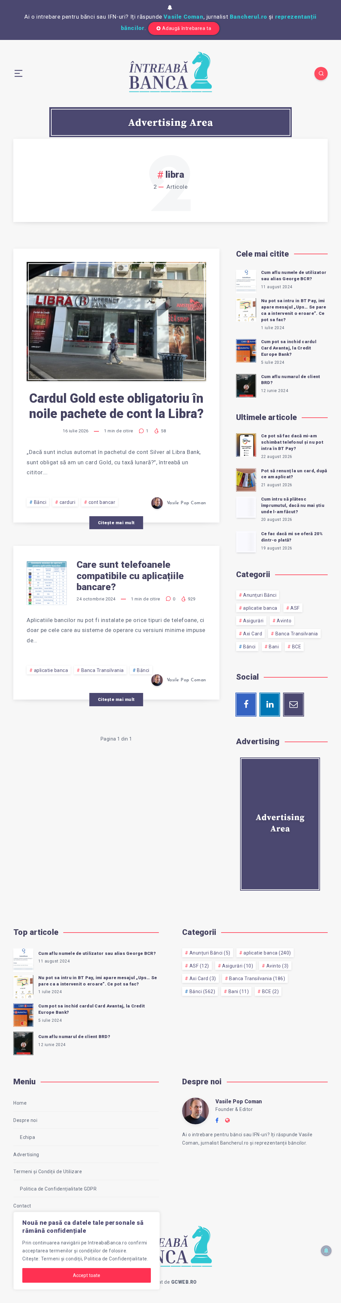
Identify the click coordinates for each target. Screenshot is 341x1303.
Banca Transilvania (102, 670)
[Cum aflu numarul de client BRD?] (246, 384)
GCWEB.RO (184, 1282)
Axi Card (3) (202, 978)
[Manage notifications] (326, 1250)
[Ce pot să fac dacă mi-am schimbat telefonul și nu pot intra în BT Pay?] (246, 444)
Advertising (26, 1154)
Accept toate (86, 1275)
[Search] (321, 73)
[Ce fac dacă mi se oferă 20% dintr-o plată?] (246, 541)
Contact (22, 1205)
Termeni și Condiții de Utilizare (47, 1171)
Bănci (40, 502)
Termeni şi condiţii (61, 1258)
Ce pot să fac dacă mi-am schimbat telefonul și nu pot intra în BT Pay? (292, 442)
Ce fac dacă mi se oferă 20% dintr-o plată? (292, 537)
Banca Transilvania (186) (257, 978)
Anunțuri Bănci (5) (209, 953)
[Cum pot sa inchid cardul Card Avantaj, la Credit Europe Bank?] (246, 349)
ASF (295, 608)
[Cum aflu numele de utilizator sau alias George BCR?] (246, 280)
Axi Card (252, 633)
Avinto (284, 620)
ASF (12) (199, 966)
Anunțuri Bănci (259, 595)
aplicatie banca (51, 670)
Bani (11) (238, 991)
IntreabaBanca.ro (107, 1242)
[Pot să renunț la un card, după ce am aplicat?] (246, 479)
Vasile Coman (183, 16)
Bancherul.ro (248, 16)
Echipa (27, 1137)
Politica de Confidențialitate (115, 1258)
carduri (68, 502)
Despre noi (25, 1120)
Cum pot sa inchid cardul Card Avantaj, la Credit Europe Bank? (288, 348)
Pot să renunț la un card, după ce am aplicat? (294, 474)
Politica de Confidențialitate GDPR (58, 1189)
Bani (274, 646)
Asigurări (253, 620)
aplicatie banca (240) (267, 953)
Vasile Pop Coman (238, 1101)
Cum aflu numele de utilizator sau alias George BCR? (293, 275)
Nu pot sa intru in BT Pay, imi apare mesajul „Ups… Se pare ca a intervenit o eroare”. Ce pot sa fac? (293, 310)
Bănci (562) (202, 991)
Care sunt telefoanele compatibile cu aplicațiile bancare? (130, 575)
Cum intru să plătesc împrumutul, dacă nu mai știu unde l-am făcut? (292, 505)
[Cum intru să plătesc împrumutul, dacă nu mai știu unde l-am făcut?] (246, 507)
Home (20, 1103)
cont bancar (102, 502)
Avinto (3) (277, 966)
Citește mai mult (116, 522)
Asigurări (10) (237, 966)
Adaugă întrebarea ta (186, 28)
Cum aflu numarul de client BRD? (290, 379)
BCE (296, 646)
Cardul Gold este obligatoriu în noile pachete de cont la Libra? (116, 406)
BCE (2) (270, 991)
